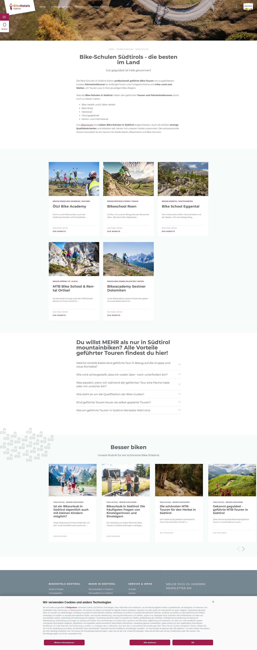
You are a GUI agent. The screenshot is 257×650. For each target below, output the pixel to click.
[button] (213, 602)
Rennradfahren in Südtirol (101, 593)
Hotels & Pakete (56, 589)
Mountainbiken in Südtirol (101, 589)
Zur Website (59, 231)
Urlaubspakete (55, 593)
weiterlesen (60, 536)
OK (192, 642)
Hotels (42, 6)
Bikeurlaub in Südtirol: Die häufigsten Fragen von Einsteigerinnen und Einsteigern (126, 511)
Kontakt (132, 589)
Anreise (131, 593)
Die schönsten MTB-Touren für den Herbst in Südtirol (178, 510)
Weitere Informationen (64, 642)
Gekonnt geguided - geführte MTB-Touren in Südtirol (230, 510)
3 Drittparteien (71, 607)
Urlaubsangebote (60, 6)
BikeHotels (87, 125)
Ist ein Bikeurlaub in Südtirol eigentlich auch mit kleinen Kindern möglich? (71, 511)
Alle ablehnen (150, 642)
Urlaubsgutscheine (99, 6)
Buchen (79, 6)
